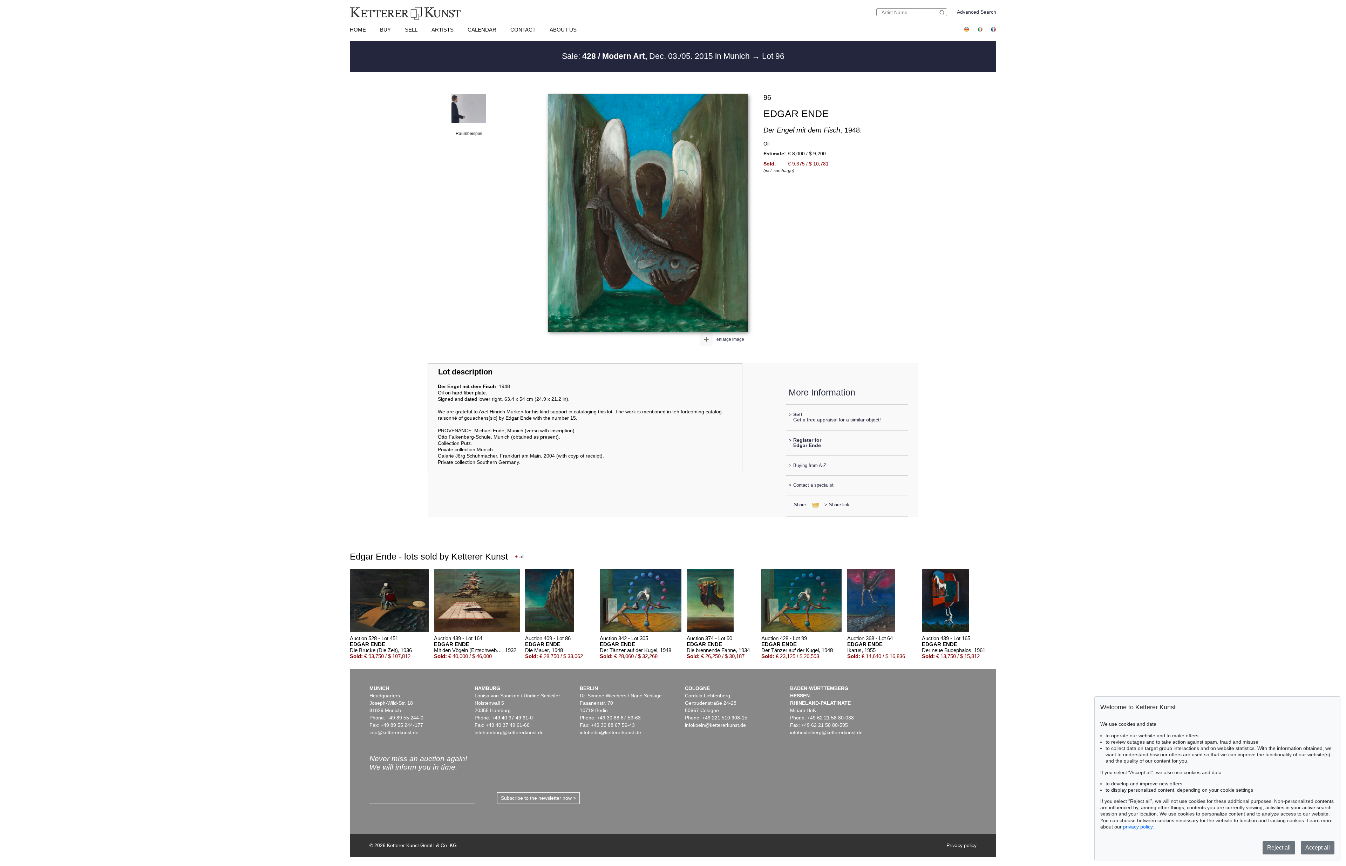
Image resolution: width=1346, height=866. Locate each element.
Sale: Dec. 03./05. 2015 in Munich (657, 56)
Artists (442, 30)
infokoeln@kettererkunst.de (715, 725)
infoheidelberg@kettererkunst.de (826, 732)
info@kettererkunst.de (394, 732)
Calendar (482, 30)
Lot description (465, 371)
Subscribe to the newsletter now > (538, 798)
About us (563, 30)
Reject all (1279, 848)
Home (358, 30)
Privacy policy (961, 845)
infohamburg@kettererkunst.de (509, 732)
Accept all (1317, 848)
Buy (385, 30)
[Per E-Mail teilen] (813, 504)
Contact (523, 30)
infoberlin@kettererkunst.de (610, 732)
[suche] (943, 12)
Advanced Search (976, 12)
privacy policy (1138, 827)
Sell (411, 30)
